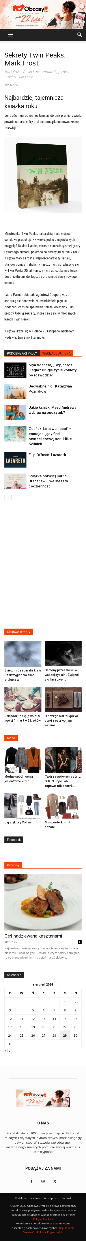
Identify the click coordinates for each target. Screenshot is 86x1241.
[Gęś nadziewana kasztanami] (43, 902)
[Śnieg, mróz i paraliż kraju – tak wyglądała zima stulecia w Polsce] (22, 654)
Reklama (35, 1198)
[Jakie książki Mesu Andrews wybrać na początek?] (15, 412)
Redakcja (20, 1198)
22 (65, 1027)
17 (10, 1027)
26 (33, 1035)
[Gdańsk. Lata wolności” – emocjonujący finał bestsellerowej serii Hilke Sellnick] (15, 433)
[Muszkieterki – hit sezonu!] (63, 806)
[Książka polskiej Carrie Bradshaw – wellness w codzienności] (15, 481)
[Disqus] (43, 567)
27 (43, 1035)
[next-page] (14, 497)
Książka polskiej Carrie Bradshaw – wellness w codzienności (48, 481)
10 (10, 1019)
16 (75, 1019)
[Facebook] (31, 1181)
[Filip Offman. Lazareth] (15, 460)
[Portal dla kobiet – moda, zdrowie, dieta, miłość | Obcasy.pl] (43, 14)
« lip (7, 1050)
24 (10, 1035)
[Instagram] (43, 1181)
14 (54, 1019)
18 (21, 1027)
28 (54, 1035)
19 (33, 1027)
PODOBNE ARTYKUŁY (22, 353)
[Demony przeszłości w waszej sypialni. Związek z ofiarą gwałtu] (63, 653)
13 (43, 1019)
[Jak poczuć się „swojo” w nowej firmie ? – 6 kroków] (22, 699)
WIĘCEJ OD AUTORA (56, 353)
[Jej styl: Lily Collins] (22, 806)
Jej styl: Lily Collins (18, 822)
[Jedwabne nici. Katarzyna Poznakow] (15, 391)
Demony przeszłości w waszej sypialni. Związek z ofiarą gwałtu (62, 674)
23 (75, 1027)
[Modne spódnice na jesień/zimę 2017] (22, 760)
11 (21, 1019)
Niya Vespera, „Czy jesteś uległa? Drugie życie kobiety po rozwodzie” (53, 370)
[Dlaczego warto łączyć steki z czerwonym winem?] (63, 699)
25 (21, 1035)
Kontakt (66, 1198)
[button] (10, 35)
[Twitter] (54, 1181)
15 (65, 1019)
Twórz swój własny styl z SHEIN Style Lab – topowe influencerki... (63, 781)
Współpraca (51, 1198)
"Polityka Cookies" (43, 1219)
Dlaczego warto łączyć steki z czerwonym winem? (61, 720)
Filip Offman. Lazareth (47, 455)
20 (43, 1027)
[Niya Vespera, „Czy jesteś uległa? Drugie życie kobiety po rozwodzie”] (15, 370)
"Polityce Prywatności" (49, 1232)
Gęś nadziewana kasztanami (33, 936)
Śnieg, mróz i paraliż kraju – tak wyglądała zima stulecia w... (22, 675)
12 (33, 1019)
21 (54, 1027)
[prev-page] (7, 497)
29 (65, 1035)
